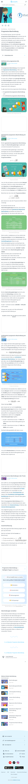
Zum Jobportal (8, 744)
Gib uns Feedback (14, 774)
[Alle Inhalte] (2, 2)
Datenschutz (13, 772)
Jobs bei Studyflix (21, 750)
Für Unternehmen (9, 753)
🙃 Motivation (14, 585)
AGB (8, 772)
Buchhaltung (4, 29)
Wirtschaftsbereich (19, 627)
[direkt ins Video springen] (14, 105)
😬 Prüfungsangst (14, 600)
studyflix (15, 2)
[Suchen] (25, 5)
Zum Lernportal (8, 736)
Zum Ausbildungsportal (10, 740)
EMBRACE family (16, 780)
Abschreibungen (11, 29)
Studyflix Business (9, 756)
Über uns (7, 750)
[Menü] (26, 2)
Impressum (3, 772)
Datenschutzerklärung (19, 606)
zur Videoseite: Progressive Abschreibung (14, 642)
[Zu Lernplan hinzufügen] (2, 25)
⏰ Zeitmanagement (14, 595)
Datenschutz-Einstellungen (22, 772)
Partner (23, 753)
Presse (23, 756)
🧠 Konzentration (14, 590)
